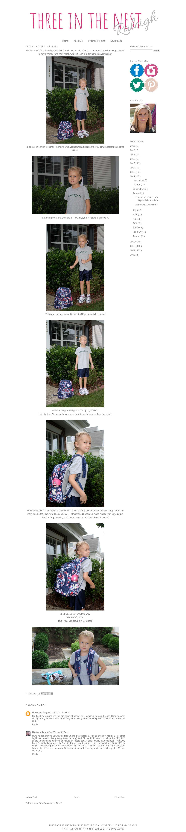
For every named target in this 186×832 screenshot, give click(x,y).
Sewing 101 (116, 41)
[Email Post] (38, 694)
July (135, 210)
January (137, 236)
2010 (133, 246)
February (137, 232)
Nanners (36, 732)
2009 (133, 250)
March (136, 227)
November (138, 180)
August (136, 193)
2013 (133, 172)
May (135, 219)
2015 (133, 163)
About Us (78, 41)
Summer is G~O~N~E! (146, 205)
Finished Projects (97, 41)
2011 (132, 242)
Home (65, 41)
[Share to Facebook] (52, 693)
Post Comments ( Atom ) (50, 803)
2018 (133, 150)
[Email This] (42, 693)
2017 (133, 154)
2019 (133, 146)
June (135, 214)
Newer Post (31, 797)
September (138, 189)
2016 (133, 159)
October (137, 184)
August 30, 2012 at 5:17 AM (55, 732)
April (135, 223)
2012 (133, 176)
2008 (133, 255)
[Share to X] (48, 693)
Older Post (120, 797)
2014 (133, 168)
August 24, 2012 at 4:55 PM (56, 712)
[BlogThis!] (45, 693)
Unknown (37, 712)
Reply (35, 724)
